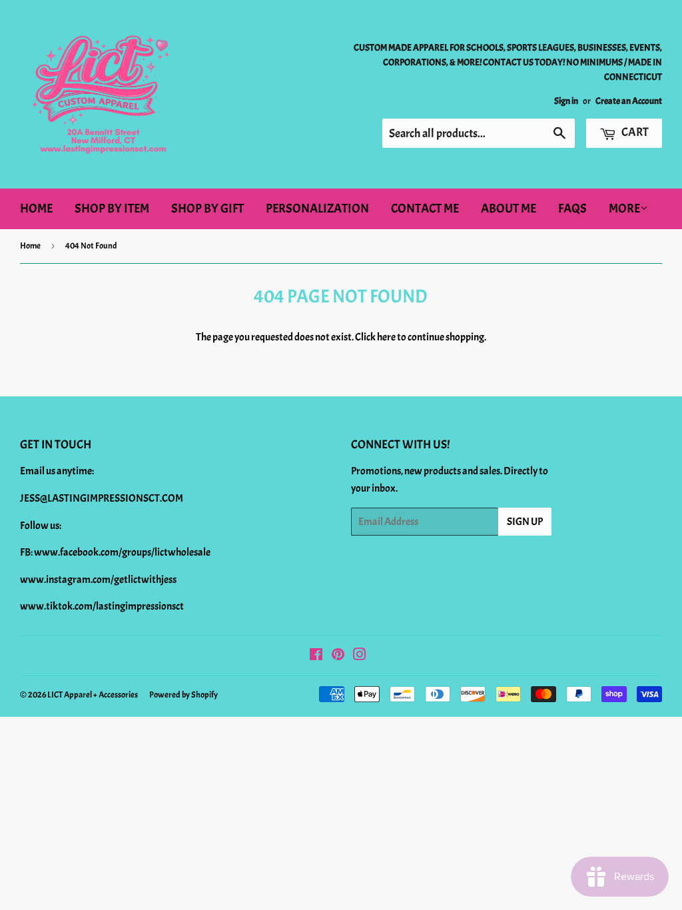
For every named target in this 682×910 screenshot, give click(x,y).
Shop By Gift (207, 209)
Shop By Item (112, 209)
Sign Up (525, 521)
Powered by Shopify (183, 694)
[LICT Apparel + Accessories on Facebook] (316, 656)
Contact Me (425, 209)
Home (36, 209)
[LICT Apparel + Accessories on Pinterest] (338, 656)
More (624, 209)
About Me (508, 209)
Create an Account (628, 101)
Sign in (566, 101)
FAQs (572, 209)
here (386, 337)
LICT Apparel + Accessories (92, 694)
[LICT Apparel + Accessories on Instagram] (359, 656)
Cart (634, 132)
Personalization (317, 209)
